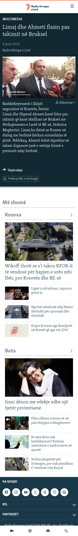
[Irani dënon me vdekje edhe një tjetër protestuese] (39, 377)
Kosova (13, 215)
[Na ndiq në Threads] (45, 492)
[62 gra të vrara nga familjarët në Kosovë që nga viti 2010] (17, 330)
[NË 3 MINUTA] (48, 531)
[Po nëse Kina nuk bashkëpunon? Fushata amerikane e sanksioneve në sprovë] (17, 442)
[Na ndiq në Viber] (54, 492)
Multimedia (12, 19)
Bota (10, 351)
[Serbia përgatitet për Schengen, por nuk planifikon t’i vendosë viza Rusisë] (17, 464)
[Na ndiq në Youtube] (26, 492)
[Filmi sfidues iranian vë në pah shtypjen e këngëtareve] (17, 423)
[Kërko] (66, 531)
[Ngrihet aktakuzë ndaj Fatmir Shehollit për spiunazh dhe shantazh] (17, 311)
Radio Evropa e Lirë (16, 50)
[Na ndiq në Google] (64, 492)
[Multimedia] (12, 531)
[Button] (12, 171)
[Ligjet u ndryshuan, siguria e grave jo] (17, 293)
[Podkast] (30, 531)
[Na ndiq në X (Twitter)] (35, 492)
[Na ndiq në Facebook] (6, 492)
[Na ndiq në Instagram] (16, 492)
